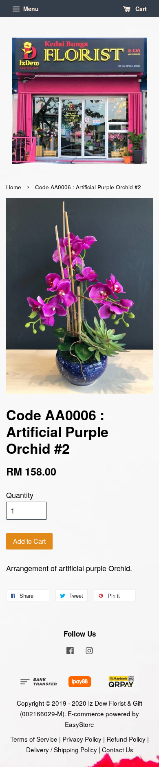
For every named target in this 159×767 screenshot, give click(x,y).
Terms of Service (33, 738)
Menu (30, 8)
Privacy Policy (82, 738)
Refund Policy (126, 738)
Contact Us (117, 749)
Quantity (19, 494)
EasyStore (79, 724)
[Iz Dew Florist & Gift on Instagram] (89, 651)
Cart (140, 8)
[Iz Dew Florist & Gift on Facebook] (70, 651)
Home (13, 187)
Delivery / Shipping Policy (61, 749)
